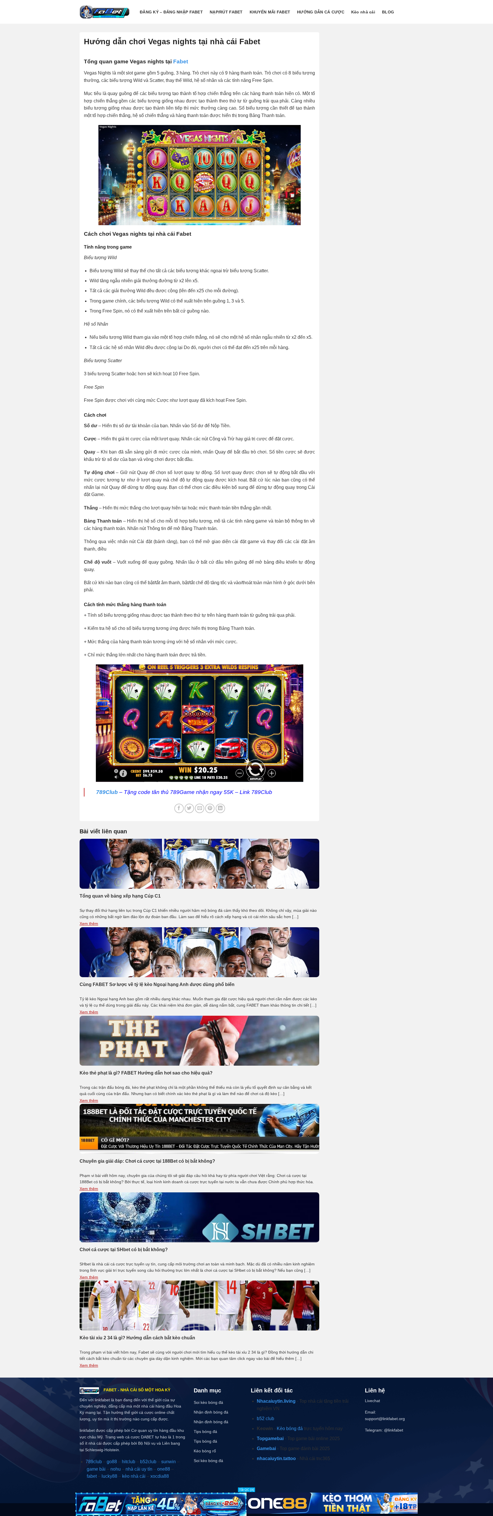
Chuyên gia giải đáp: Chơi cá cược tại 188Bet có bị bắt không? (147, 1161)
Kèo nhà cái (363, 12)
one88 (163, 1469)
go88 (112, 1461)
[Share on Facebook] (179, 808)
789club (94, 1461)
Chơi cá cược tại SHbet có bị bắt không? (124, 1249)
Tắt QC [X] (246, 1489)
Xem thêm (89, 923)
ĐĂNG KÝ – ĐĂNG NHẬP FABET (171, 12)
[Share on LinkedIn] (220, 808)
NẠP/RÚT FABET (226, 12)
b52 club (265, 1418)
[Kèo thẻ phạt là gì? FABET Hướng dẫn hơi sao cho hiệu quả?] (199, 1040)
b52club (148, 1461)
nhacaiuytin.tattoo (276, 1458)
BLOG (388, 12)
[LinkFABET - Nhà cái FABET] (105, 11)
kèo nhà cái (134, 1476)
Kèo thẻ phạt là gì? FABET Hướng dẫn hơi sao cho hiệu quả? (146, 1073)
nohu (115, 1469)
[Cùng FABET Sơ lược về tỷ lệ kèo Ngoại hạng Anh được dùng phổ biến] (199, 951)
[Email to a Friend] (199, 808)
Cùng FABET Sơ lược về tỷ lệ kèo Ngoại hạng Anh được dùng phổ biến (157, 984)
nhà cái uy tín (139, 1469)
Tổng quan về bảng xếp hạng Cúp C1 (120, 896)
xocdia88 (159, 1476)
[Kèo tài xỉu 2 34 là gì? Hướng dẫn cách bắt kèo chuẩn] (199, 1305)
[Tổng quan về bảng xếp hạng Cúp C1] (199, 863)
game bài (96, 1469)
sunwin (168, 1461)
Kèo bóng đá (290, 1428)
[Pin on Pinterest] (210, 808)
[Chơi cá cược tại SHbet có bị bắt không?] (199, 1216)
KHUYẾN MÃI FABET (270, 12)
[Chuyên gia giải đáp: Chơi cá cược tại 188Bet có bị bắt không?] (199, 1128)
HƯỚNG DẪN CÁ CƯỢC (320, 12)
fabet (92, 1476)
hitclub (128, 1461)
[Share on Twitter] (189, 808)
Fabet (180, 61)
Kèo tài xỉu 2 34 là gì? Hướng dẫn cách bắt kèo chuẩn (137, 1337)
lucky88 (109, 1476)
